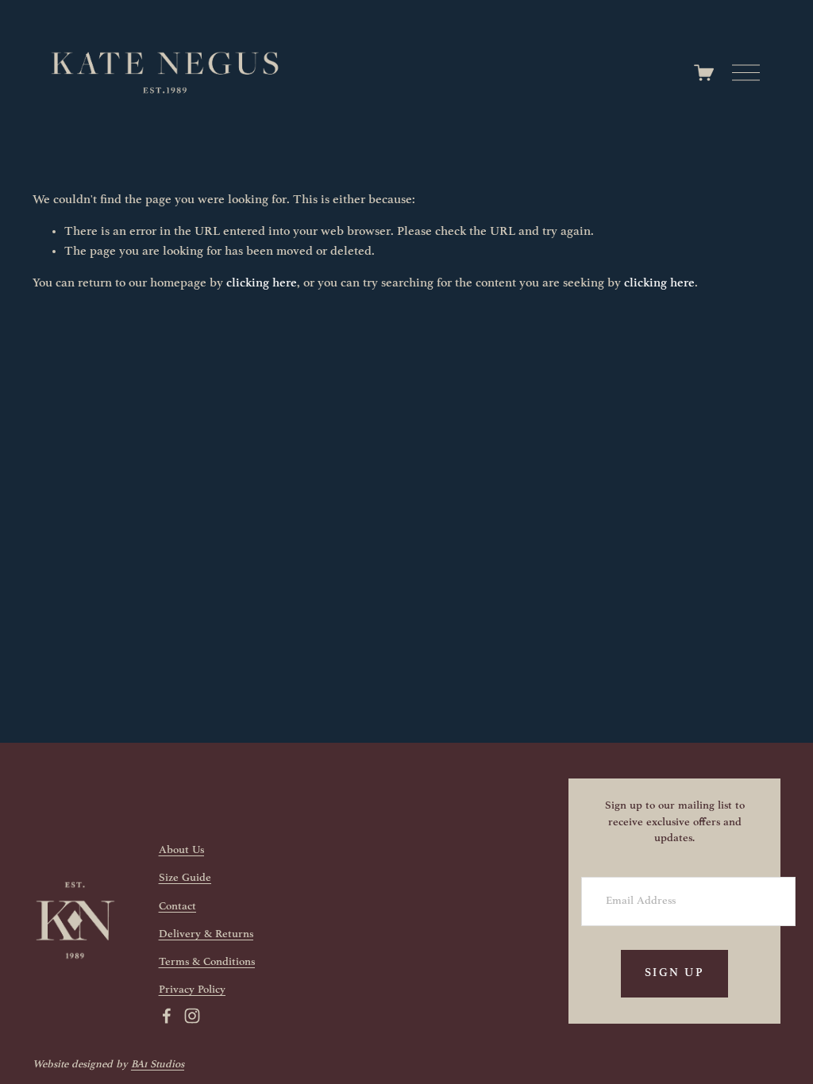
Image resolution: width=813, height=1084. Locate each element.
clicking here (261, 283)
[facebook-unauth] (167, 1016)
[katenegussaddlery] (192, 1016)
